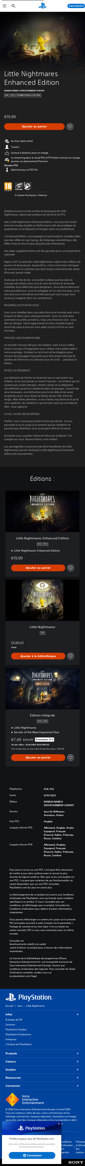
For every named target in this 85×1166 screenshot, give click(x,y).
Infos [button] (9, 1014)
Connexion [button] (13, 1086)
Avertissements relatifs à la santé (27, 944)
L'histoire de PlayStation (19, 1044)
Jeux (19, 1005)
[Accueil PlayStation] (42, 6)
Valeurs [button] (11, 1061)
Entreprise (11, 1039)
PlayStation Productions (18, 1034)
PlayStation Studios (16, 1029)
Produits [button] (11, 1053)
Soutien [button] (11, 1069)
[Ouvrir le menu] (4, 6)
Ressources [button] (13, 1077)
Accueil (9, 1005)
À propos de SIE (14, 1019)
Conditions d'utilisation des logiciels (66, 1147)
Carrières (10, 1024)
